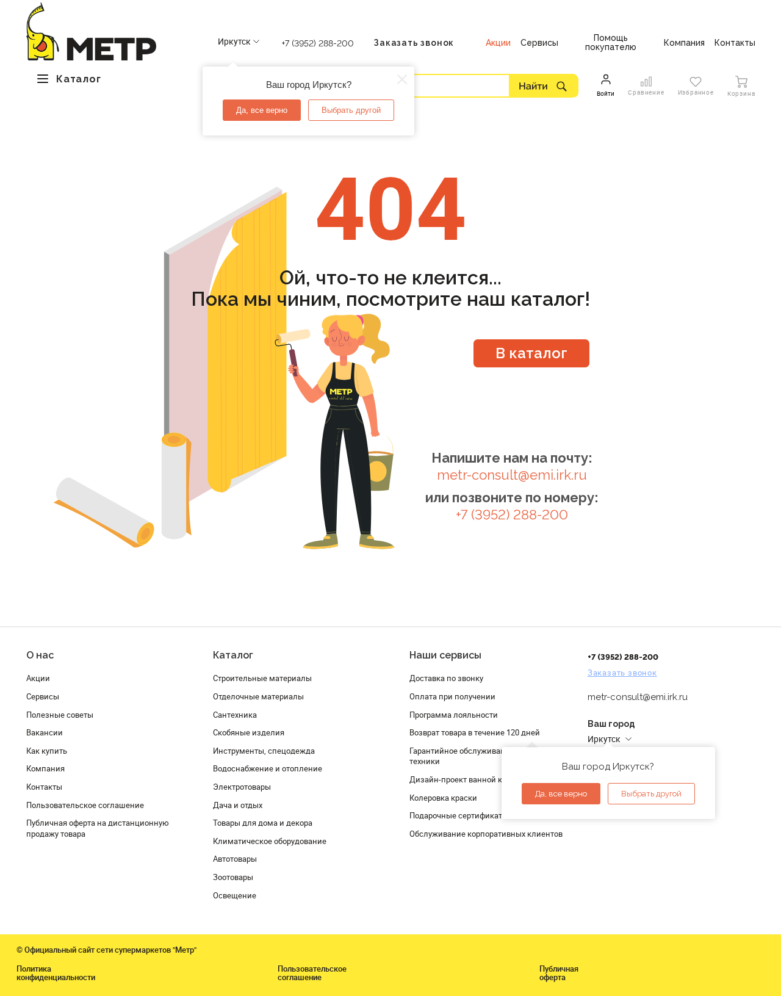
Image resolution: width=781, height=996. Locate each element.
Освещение (234, 895)
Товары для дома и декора (262, 822)
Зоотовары (233, 877)
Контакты (44, 786)
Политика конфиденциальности (55, 972)
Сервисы (42, 696)
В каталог (531, 353)
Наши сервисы (445, 655)
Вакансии (44, 732)
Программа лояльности (453, 714)
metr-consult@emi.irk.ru (512, 475)
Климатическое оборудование (269, 840)
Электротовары (242, 786)
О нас (40, 655)
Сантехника (235, 714)
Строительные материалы (262, 678)
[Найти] (543, 85)
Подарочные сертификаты (458, 815)
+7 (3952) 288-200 (318, 43)
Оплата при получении (452, 696)
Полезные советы (59, 714)
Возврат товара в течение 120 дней (474, 732)
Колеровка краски (443, 797)
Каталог (233, 655)
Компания (45, 768)
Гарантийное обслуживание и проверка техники (483, 756)
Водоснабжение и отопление (267, 768)
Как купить (46, 750)
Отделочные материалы (258, 696)
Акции (38, 678)
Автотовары (235, 858)
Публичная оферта (558, 972)
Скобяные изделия (248, 732)
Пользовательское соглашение (85, 804)
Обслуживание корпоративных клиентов (486, 833)
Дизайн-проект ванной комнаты (470, 779)
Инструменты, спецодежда (264, 750)
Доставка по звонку (446, 678)
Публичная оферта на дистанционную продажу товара (97, 828)
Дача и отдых (237, 804)
